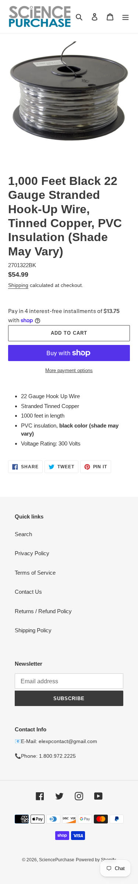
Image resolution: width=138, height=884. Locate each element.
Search (23, 534)
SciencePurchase (56, 859)
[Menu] (125, 17)
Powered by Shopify (96, 859)
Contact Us (28, 592)
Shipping (18, 285)
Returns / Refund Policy (43, 611)
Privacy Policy (32, 553)
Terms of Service (35, 573)
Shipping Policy (33, 630)
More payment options (69, 370)
